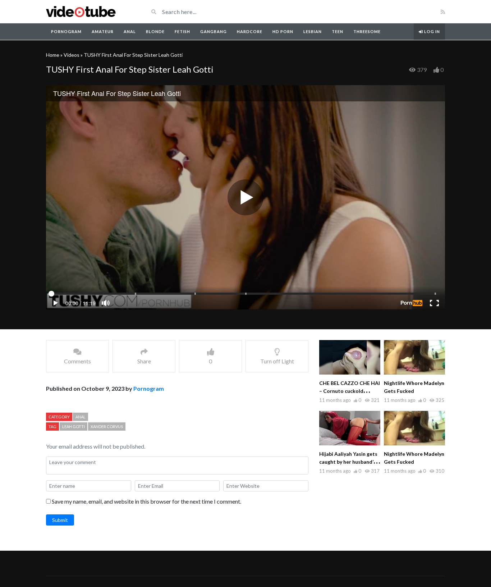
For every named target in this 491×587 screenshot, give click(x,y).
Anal (130, 31)
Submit (60, 520)
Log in (431, 31)
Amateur (103, 31)
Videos (71, 55)
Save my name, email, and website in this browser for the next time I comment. (146, 501)
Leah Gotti (73, 426)
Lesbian (312, 31)
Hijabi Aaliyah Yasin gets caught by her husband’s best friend (348, 462)
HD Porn (282, 31)
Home (52, 55)
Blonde (155, 31)
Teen (337, 31)
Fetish (182, 31)
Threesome (367, 31)
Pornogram (66, 31)
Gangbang (213, 31)
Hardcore (249, 31)
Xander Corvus (107, 426)
